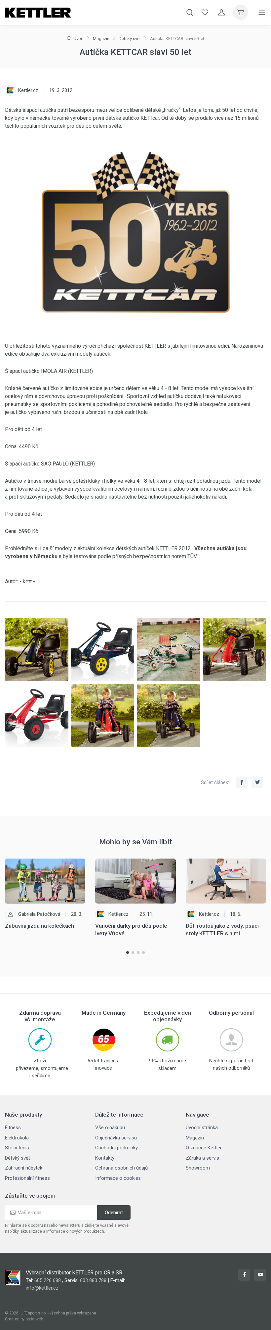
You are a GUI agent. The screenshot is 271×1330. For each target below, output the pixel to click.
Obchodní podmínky (116, 1148)
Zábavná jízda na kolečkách (39, 925)
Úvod (78, 38)
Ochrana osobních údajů (121, 1168)
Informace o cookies (118, 1178)
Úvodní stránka (202, 1127)
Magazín (101, 38)
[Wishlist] (205, 12)
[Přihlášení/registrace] (221, 12)
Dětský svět (130, 38)
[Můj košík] (240, 12)
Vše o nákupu (110, 1127)
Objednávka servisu (116, 1138)
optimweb (34, 1319)
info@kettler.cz (42, 1288)
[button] (127, 952)
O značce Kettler (204, 1148)
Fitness (13, 1127)
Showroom (198, 1168)
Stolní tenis (17, 1148)
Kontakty (104, 1158)
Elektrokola (17, 1138)
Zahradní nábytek (23, 1168)
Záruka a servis (202, 1158)
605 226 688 (47, 1280)
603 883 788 (93, 1280)
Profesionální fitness (27, 1178)
